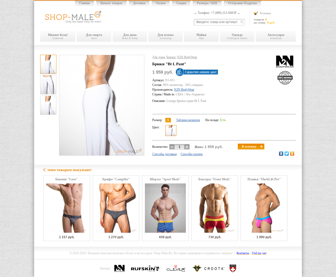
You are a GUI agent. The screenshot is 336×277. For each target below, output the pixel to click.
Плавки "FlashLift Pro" (264, 179)
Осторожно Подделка (242, 3)
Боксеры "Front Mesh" (214, 179)
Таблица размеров (188, 120)
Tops (201, 36)
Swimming (166, 36)
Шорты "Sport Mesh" (165, 179)
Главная (84, 3)
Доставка (139, 3)
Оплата (160, 3)
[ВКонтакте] (281, 153)
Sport (94, 36)
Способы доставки (164, 154)
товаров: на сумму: (264, 18)
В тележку (249, 146)
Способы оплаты (192, 154)
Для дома (158, 57)
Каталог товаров (111, 3)
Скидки (181, 3)
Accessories (275, 36)
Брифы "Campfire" (116, 179)
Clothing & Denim (237, 36)
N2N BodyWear (187, 57)
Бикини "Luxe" (66, 179)
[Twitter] (287, 153)
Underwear (57, 36)
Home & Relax (130, 36)
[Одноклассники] (292, 153)
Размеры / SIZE (207, 3)
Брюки (170, 57)
